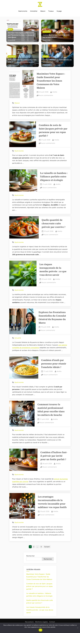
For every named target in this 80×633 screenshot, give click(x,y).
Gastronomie (22, 11)
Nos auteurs (29, 622)
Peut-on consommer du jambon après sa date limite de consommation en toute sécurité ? (22, 61)
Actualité (45, 56)
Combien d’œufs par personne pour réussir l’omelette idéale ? (53, 363)
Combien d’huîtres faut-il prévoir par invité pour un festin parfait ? (56, 36)
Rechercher (30, 556)
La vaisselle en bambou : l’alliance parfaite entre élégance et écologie (54, 176)
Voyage (59, 11)
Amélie (54, 92)
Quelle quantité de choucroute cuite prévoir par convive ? (53, 223)
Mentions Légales (41, 622)
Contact (52, 622)
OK (40, 630)
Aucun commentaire (46, 95)
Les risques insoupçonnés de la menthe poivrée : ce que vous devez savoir (39, 609)
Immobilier (33, 11)
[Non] (78, 628)
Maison (42, 11)
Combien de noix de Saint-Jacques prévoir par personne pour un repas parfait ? (39, 586)
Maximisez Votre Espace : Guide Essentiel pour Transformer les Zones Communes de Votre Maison (21, 35)
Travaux (51, 11)
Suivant (47, 547)
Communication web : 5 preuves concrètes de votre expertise (57, 61)
